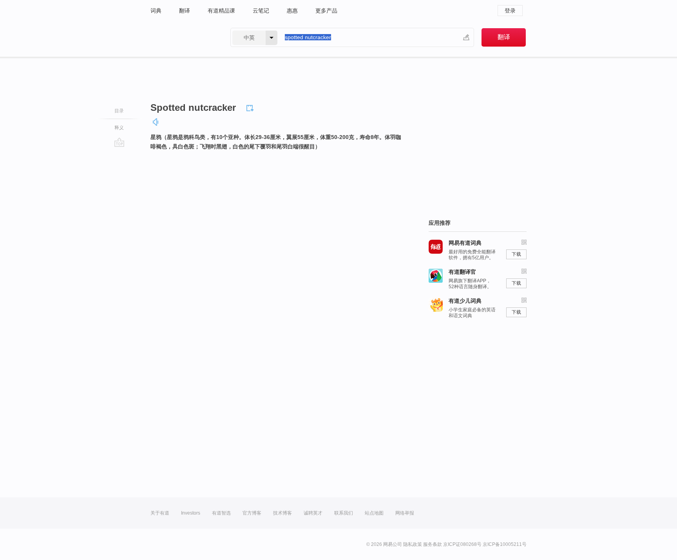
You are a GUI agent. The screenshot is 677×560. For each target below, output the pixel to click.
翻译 (184, 10)
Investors (190, 513)
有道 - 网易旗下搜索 (182, 37)
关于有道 (159, 513)
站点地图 (374, 513)
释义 (119, 127)
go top (119, 142)
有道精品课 (221, 10)
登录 (510, 10)
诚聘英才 (313, 513)
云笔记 (261, 10)
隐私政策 (412, 544)
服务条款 (432, 544)
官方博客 (252, 513)
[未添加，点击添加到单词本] (251, 107)
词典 (155, 10)
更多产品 (326, 10)
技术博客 (282, 513)
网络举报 (404, 513)
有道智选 (221, 513)
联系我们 (343, 513)
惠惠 (292, 10)
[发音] (156, 122)
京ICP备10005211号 (505, 544)
